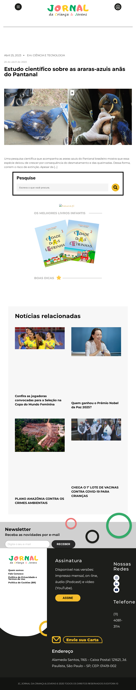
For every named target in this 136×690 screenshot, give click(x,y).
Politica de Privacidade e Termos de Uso (22, 578)
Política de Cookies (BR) (22, 582)
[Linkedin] (116, 584)
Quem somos (16, 570)
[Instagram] (116, 578)
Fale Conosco (16, 573)
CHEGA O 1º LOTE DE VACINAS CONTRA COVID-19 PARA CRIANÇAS (94, 492)
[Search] (115, 187)
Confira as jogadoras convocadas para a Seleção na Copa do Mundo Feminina (38, 400)
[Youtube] (116, 590)
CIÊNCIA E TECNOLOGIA (49, 55)
